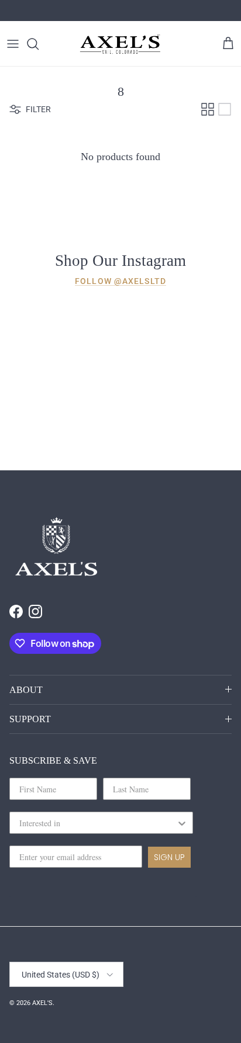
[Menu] (13, 44)
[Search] (38, 44)
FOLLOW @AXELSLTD (120, 281)
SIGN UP (169, 857)
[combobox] (97, 822)
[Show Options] (182, 822)
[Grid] (208, 109)
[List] (225, 109)
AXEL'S (42, 1003)
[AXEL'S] (120, 43)
